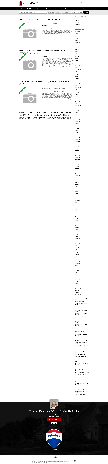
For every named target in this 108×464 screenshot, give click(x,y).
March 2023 (77, 98)
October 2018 (77, 180)
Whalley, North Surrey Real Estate (81, 389)
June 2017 (77, 209)
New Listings (77, 24)
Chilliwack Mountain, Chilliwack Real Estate (65, 113)
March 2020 (77, 155)
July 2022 (77, 108)
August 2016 (77, 227)
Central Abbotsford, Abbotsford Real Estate (27, 113)
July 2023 (77, 90)
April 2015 (77, 256)
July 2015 (77, 250)
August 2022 (77, 107)
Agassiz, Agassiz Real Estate (80, 301)
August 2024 (77, 71)
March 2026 (77, 40)
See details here (44, 25)
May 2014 (77, 274)
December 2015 (78, 241)
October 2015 (77, 245)
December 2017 (78, 198)
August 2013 (77, 290)
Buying (38, 8)
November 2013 (78, 285)
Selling (47, 8)
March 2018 (77, 193)
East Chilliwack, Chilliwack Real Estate (82, 340)
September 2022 (78, 105)
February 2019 (77, 175)
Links (73, 8)
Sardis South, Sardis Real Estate (81, 374)
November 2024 (78, 65)
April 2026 (77, 38)
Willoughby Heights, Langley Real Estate (66, 118)
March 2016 (77, 236)
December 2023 (78, 83)
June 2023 (77, 92)
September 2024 (78, 69)
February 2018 (77, 195)
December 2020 (78, 139)
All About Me (56, 8)
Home (20, 8)
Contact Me (82, 8)
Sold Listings (77, 27)
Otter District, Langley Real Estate (81, 361)
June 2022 (77, 110)
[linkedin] (55, 423)
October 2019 (77, 162)
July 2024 (77, 72)
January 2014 (77, 281)
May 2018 (77, 189)
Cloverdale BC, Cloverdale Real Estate (82, 338)
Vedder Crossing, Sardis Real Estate (81, 381)
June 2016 (77, 231)
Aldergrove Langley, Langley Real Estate (28, 22)
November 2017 (78, 200)
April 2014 (77, 276)
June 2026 (77, 35)
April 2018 (77, 191)
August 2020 (77, 146)
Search (86, 12)
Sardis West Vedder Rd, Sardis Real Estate (42, 117)
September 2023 (78, 87)
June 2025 (77, 54)
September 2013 (78, 288)
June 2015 (77, 252)
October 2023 (77, 85)
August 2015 (77, 249)
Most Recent (77, 31)
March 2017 (77, 214)
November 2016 (78, 222)
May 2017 (77, 211)
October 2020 (77, 143)
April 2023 (77, 96)
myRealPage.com (54, 457)
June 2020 (77, 150)
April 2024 (77, 76)
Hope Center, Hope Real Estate (80, 356)
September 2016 (78, 225)
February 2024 (77, 80)
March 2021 (77, 134)
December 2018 (78, 177)
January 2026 (77, 44)
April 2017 (77, 213)
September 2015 (78, 247)
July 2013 (77, 292)
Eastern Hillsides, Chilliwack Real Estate (34, 115)
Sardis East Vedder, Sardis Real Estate (82, 372)
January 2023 (77, 99)
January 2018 (77, 196)
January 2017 (77, 218)
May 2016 (77, 232)
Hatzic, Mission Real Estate (80, 354)
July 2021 (77, 128)
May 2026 (77, 36)
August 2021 (77, 126)
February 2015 (77, 258)
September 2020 (78, 144)
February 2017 (77, 216)
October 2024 (77, 67)
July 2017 (77, 207)
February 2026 (77, 42)
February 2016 (77, 238)
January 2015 (77, 259)
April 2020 (77, 153)
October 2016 (77, 223)
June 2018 (77, 187)
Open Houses (77, 26)
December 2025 (78, 45)
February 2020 (77, 157)
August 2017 (77, 205)
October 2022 (77, 103)
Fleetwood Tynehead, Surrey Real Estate (57, 115)
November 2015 (78, 243)
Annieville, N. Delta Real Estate (80, 306)
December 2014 (78, 261)
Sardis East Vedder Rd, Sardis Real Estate (63, 116)
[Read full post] (30, 34)
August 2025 (77, 51)
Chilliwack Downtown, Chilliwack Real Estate (39, 113)
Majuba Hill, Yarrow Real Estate (80, 359)
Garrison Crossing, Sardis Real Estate (81, 349)
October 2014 (77, 265)
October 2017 (77, 202)
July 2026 (77, 33)
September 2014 (78, 267)
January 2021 (77, 137)
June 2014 (77, 272)
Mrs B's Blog (77, 22)
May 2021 (77, 130)
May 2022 (77, 112)
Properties (29, 8)
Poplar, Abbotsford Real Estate (80, 366)
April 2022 (77, 114)
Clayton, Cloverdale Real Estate (80, 337)
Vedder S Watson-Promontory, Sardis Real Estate (30, 53)
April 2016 (77, 234)
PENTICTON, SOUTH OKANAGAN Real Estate (33, 116)
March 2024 (77, 78)
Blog (66, 8)
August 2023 (77, 89)
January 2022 (77, 119)
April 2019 (77, 171)
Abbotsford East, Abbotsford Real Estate (27, 112)
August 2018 (77, 184)
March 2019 (77, 173)
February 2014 (77, 279)
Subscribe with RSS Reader (81, 16)
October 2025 (77, 47)
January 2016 (77, 240)
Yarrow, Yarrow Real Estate (80, 394)
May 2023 (77, 94)
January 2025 (77, 63)
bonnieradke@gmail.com (81, 2)
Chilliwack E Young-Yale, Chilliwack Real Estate (29, 86)
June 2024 (77, 74)
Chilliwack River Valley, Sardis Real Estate (31, 114)
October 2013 (77, 286)
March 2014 (77, 277)
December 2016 (78, 220)
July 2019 (77, 166)
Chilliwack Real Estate (79, 329)
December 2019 (78, 159)
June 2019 (77, 168)
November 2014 (78, 263)
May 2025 (77, 56)
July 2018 (77, 186)
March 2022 (77, 116)
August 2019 (77, 164)
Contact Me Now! (54, 419)
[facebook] (52, 423)
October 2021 (77, 125)
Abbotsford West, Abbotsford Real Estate (39, 112)
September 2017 (78, 204)
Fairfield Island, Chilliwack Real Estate (81, 345)
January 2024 (77, 81)
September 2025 (78, 49)
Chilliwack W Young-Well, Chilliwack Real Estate (44, 114)
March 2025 (77, 60)
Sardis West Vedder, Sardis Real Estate (53, 117)
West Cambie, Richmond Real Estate (81, 386)
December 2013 (78, 283)
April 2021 (77, 132)
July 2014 (77, 270)
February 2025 (77, 62)
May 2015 (77, 254)
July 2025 (77, 53)
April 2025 (77, 58)
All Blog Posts (77, 20)
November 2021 (78, 123)
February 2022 (77, 117)
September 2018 (78, 182)
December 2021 (78, 121)
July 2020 (77, 148)
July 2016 (77, 229)
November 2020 (78, 141)
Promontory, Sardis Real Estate (80, 367)
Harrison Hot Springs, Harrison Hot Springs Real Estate (81, 352)
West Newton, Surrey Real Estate (81, 387)
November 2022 (78, 101)
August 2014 (77, 268)
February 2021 (77, 135)
